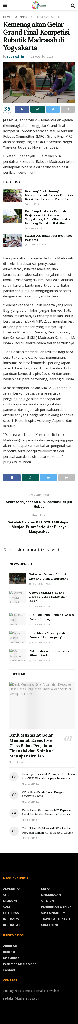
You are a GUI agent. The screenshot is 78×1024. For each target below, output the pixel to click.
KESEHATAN (12, 925)
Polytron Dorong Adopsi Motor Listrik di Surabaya (48, 577)
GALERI (8, 907)
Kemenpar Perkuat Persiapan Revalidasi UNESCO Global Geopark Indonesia (48, 776)
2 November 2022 (42, 56)
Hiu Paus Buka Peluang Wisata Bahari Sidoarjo (52, 617)
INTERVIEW (11, 919)
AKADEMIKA (11, 889)
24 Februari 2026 (36, 244)
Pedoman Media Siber (19, 964)
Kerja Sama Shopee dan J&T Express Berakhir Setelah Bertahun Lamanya (46, 812)
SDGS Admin (15, 56)
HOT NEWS (11, 913)
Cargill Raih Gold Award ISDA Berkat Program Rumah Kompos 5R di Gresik (47, 830)
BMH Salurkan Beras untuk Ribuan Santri (49, 653)
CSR (6, 895)
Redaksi (9, 952)
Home (6, 17)
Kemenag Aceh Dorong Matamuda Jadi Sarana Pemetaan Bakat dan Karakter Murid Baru (50, 195)
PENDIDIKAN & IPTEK (48, 17)
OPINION (47, 901)
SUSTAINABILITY (23, 17)
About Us (10, 946)
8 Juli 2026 (33, 204)
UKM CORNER (51, 925)
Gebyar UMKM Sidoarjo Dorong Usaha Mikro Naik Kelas (48, 597)
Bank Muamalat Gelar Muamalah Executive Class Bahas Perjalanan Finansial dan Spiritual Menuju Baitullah (32, 745)
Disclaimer (11, 958)
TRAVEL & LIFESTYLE (56, 919)
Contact (9, 970)
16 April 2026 (34, 228)
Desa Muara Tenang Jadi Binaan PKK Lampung (47, 635)
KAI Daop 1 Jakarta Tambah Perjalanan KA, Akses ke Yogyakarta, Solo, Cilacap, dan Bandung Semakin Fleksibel (47, 217)
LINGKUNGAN (51, 895)
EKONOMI (10, 901)
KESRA (45, 889)
